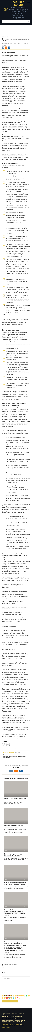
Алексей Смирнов (8, 752)
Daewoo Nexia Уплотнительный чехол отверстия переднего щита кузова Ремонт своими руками (15, 912)
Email (3, 972)
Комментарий (6, 978)
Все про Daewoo (18, 4)
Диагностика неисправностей (15, 798)
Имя (3, 967)
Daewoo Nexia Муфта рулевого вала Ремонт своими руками (15, 883)
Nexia (19, 43)
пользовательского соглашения (10, 1024)
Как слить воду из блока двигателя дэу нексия (13, 855)
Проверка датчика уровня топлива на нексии (13, 826)
